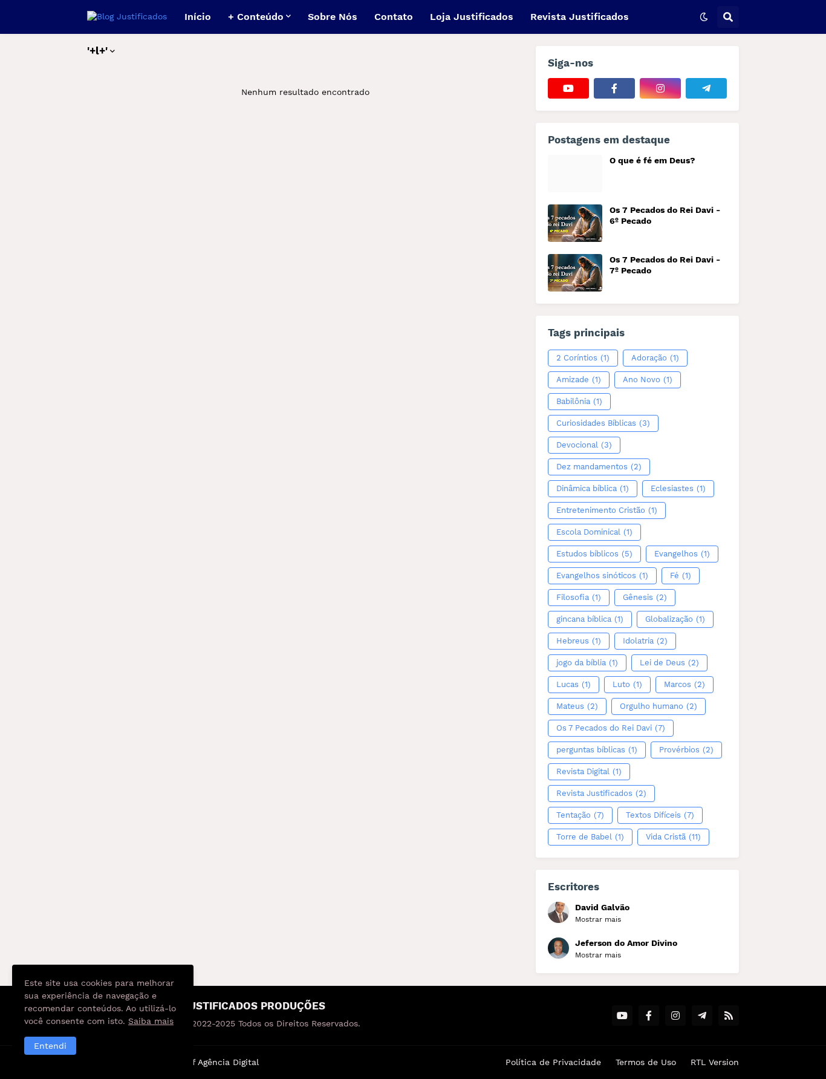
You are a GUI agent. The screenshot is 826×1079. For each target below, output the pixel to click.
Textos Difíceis (660, 815)
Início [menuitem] (197, 16)
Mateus (577, 706)
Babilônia (579, 401)
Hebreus (578, 640)
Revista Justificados (601, 793)
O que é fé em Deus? (652, 160)
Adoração (655, 357)
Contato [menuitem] (393, 16)
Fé (680, 575)
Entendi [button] (50, 1046)
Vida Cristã (673, 836)
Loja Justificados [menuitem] (471, 16)
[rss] (728, 1015)
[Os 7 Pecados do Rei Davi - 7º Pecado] (575, 273)
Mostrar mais (598, 919)
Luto (627, 684)
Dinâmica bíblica (592, 488)
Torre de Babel (590, 836)
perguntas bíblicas (596, 749)
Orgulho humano (658, 706)
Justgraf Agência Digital (210, 1062)
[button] (704, 17)
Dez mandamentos (599, 466)
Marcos (684, 684)
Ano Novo (647, 379)
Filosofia (578, 597)
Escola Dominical (594, 531)
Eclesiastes (678, 488)
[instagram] (660, 88)
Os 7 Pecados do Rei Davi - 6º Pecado (665, 215)
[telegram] (706, 88)
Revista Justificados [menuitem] (579, 16)
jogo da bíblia (587, 662)
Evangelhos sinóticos (602, 575)
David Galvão (602, 907)
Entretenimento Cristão (606, 510)
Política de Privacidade (553, 1062)
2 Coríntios (583, 357)
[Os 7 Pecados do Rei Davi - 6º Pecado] (575, 223)
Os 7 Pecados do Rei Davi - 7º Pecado (665, 265)
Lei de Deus (669, 662)
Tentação (580, 815)
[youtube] (568, 88)
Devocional (584, 444)
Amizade (578, 379)
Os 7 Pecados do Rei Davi (610, 727)
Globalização (675, 619)
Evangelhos (682, 553)
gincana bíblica (589, 619)
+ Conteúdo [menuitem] (256, 16)
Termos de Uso (646, 1062)
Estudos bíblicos (594, 553)
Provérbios (686, 749)
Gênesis (645, 597)
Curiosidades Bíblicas (603, 423)
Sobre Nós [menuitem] (332, 16)
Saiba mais (151, 1021)
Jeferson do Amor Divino (626, 943)
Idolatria (645, 640)
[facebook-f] (614, 88)
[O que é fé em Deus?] (575, 173)
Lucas (573, 684)
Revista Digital (589, 771)
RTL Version (715, 1062)
